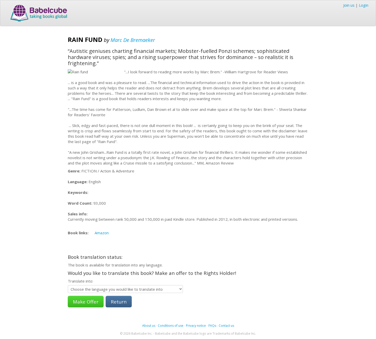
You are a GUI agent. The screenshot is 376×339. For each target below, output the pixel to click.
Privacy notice (196, 325)
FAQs (212, 325)
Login (363, 5)
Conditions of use (170, 325)
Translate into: (80, 281)
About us (148, 325)
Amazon (102, 232)
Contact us (226, 325)
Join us (349, 5)
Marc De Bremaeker (132, 40)
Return (119, 301)
